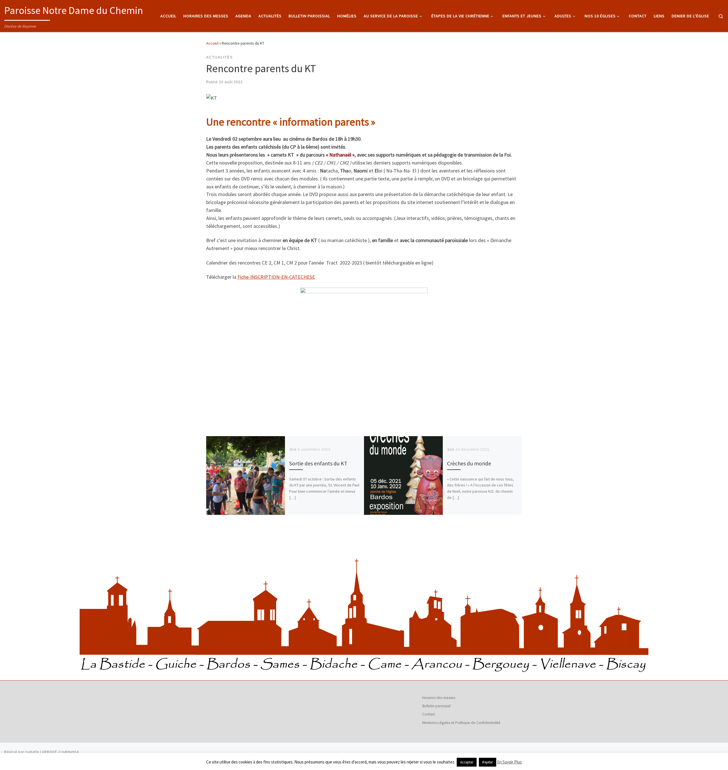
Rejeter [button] (487, 762)
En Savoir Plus (509, 762)
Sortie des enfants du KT (318, 463)
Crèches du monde (469, 463)
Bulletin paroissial (436, 706)
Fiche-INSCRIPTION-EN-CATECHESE (276, 277)
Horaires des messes (438, 697)
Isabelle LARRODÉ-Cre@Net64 (52, 752)
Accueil (212, 43)
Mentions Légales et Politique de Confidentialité (461, 722)
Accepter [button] (466, 762)
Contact (428, 714)
